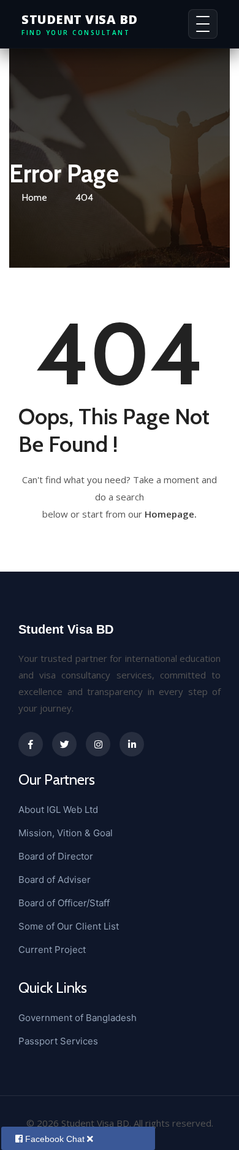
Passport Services (58, 1041)
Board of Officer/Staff (64, 903)
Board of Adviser (54, 879)
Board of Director (55, 856)
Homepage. (171, 514)
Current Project (52, 949)
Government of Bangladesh (77, 1018)
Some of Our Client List (68, 926)
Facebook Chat (56, 1139)
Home (34, 197)
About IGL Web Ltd (58, 809)
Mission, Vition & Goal (65, 833)
